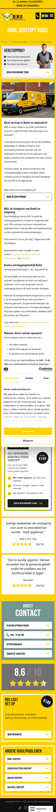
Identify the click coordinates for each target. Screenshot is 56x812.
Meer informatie (14, 734)
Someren (36, 254)
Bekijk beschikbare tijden (18, 72)
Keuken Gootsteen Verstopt (19, 768)
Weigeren (28, 440)
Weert (28, 254)
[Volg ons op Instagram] (25, 808)
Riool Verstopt (14, 759)
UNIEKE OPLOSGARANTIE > (28, 5)
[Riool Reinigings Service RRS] (13, 17)
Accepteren (28, 431)
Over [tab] (46, 378)
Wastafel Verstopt (15, 787)
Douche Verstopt (14, 777)
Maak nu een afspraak (16, 196)
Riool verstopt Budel (41, 41)
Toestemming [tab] (11, 378)
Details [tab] (29, 378)
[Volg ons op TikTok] (20, 808)
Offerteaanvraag (14, 644)
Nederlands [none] (41, 809)
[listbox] (40, 809)
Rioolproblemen (19, 41)
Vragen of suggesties (16, 653)
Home (4, 41)
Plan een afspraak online (18, 625)
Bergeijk (25, 258)
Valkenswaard (11, 258)
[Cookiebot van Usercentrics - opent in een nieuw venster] (39, 369)
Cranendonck (17, 254)
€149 (46, 701)
